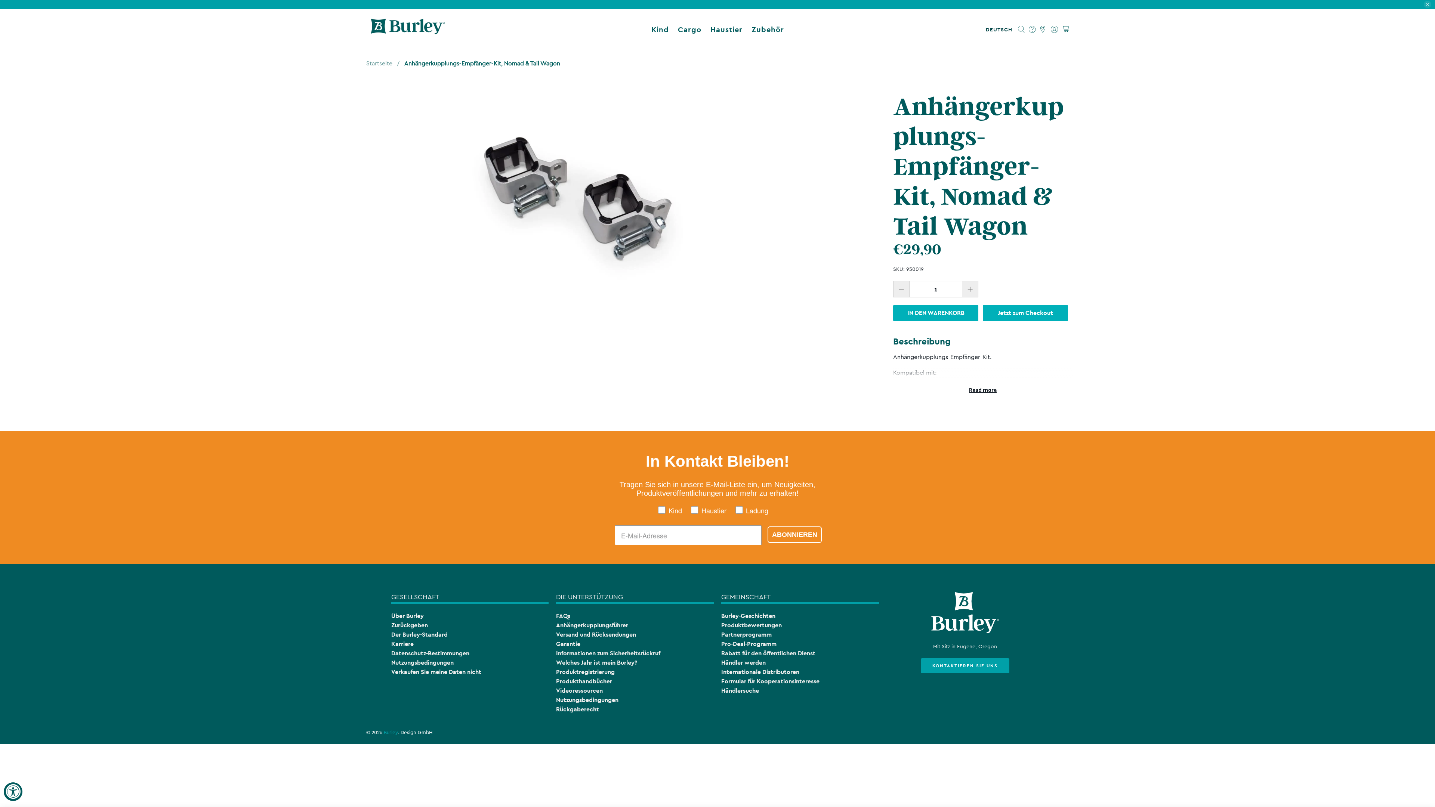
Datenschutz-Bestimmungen (430, 653)
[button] (1000, 29)
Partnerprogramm (746, 635)
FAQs (563, 616)
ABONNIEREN (794, 534)
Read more (983, 390)
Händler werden (743, 663)
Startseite (379, 64)
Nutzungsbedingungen (422, 663)
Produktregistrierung (585, 672)
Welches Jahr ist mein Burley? (596, 663)
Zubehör (768, 29)
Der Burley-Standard (419, 635)
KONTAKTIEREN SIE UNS (965, 666)
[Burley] (408, 29)
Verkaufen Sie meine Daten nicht (436, 672)
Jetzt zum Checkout (1025, 313)
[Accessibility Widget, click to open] (13, 791)
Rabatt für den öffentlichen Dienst (768, 653)
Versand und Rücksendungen (596, 635)
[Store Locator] (1043, 29)
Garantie (568, 644)
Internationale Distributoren (760, 672)
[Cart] (1065, 29)
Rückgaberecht (577, 709)
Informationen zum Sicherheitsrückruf (608, 653)
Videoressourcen (579, 691)
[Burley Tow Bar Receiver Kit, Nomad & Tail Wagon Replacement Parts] (577, 197)
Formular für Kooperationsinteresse (770, 681)
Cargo (689, 29)
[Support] (1032, 29)
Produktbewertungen (751, 625)
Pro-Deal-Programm (749, 644)
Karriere (402, 644)
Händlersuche (740, 691)
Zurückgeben (409, 625)
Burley (391, 732)
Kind (660, 29)
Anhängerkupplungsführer (592, 625)
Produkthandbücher (584, 681)
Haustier (726, 29)
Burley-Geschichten (748, 616)
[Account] (1054, 29)
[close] (1427, 4)
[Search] (1021, 29)
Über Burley (407, 616)
